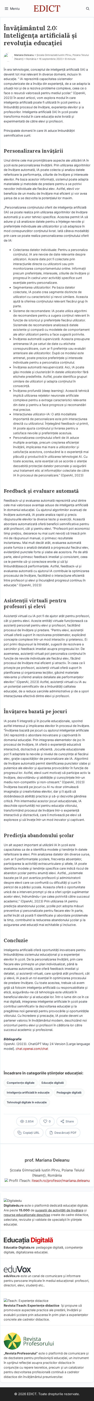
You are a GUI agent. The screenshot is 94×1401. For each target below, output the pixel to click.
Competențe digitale (21, 1082)
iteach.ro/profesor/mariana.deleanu (61, 1180)
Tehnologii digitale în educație (27, 1102)
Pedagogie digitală (69, 1092)
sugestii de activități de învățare (59, 1210)
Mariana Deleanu (24, 55)
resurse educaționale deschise (27, 1215)
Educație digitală (53, 1082)
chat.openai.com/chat (32, 1048)
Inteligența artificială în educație (28, 1092)
